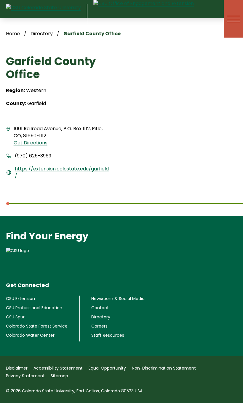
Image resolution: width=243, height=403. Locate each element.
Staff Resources (107, 335)
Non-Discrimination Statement (164, 368)
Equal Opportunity (107, 368)
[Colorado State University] (121, 259)
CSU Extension (20, 299)
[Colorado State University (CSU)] (46, 18)
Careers (99, 326)
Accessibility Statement (58, 368)
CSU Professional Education (34, 308)
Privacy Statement (25, 376)
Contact (100, 308)
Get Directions (30, 142)
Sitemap (59, 376)
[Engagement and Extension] (143, 19)
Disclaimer (17, 368)
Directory (100, 317)
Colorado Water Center (30, 335)
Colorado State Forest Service (37, 326)
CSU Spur (15, 317)
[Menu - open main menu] (233, 19)
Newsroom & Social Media (118, 299)
